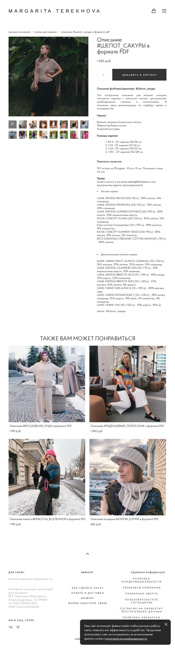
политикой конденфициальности (126, 638)
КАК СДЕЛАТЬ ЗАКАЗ (88, 587)
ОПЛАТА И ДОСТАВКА (87, 592)
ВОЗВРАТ (87, 598)
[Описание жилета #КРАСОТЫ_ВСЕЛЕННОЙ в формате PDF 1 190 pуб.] (47, 477)
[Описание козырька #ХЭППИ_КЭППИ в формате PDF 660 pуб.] (127, 477)
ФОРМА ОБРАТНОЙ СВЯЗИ (87, 603)
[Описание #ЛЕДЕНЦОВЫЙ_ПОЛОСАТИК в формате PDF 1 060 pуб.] (127, 384)
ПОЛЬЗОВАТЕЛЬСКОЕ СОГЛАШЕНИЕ (141, 601)
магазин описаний (19, 32)
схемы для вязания (46, 32)
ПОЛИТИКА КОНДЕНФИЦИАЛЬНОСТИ (142, 580)
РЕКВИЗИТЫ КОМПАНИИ (142, 587)
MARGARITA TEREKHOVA (55, 11)
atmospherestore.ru (139, 182)
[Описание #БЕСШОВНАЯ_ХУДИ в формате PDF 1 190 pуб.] (47, 384)
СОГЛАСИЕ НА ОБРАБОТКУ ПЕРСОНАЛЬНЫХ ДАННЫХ (141, 610)
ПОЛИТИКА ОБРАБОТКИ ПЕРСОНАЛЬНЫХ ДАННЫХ (141, 619)
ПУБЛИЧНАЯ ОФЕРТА (141, 593)
